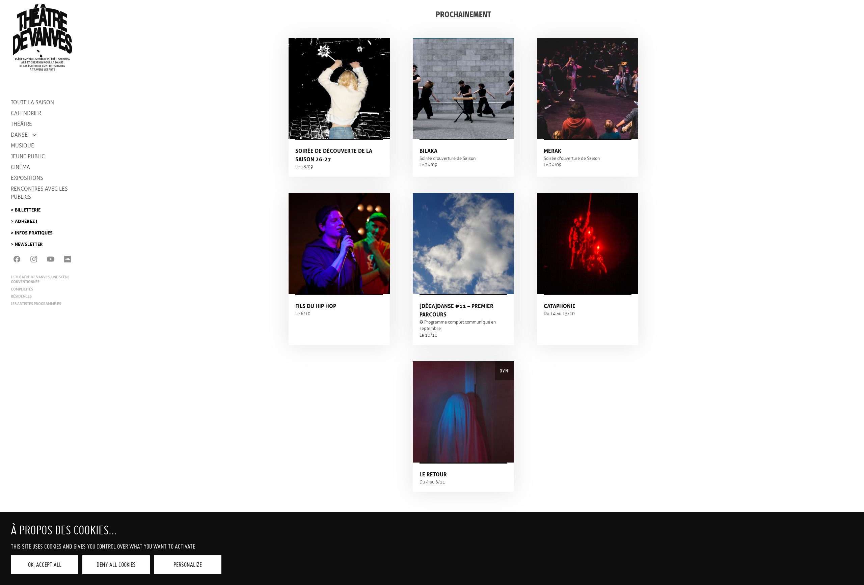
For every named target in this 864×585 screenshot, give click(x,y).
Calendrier (26, 113)
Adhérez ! (26, 219)
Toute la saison (32, 102)
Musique (22, 145)
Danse (19, 135)
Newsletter (29, 242)
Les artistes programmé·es (36, 303)
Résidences (21, 296)
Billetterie (27, 208)
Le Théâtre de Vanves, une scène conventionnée (40, 279)
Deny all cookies (116, 564)
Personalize (187, 564)
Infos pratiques (34, 231)
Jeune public (28, 156)
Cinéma (20, 167)
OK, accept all (44, 564)
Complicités (22, 289)
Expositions (27, 178)
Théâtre (21, 124)
